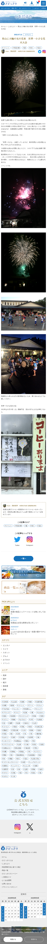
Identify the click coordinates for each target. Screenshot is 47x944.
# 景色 (22, 726)
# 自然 (42, 744)
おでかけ (6, 660)
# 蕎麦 (10, 758)
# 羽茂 (4, 734)
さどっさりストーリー (25, 8)
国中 (4, 679)
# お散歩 (39, 719)
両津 (4, 675)
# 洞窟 (35, 766)
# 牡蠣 (4, 751)
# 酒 (20, 773)
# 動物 (13, 719)
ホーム (3, 26)
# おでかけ (22, 719)
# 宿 (12, 769)
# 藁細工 (5, 730)
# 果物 (33, 769)
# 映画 (31, 730)
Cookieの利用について (31, 932)
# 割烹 (42, 716)
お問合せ (43, 8)
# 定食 (25, 712)
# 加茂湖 (12, 716)
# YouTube (5, 709)
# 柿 (18, 769)
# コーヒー (5, 726)
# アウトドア (6, 712)
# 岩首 (30, 726)
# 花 (3, 723)
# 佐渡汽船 (38, 702)
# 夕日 (31, 719)
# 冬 (25, 734)
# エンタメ (16, 709)
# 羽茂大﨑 (16, 48)
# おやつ (5, 737)
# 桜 (33, 741)
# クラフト (37, 751)
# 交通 (26, 769)
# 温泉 (39, 730)
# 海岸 (13, 737)
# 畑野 (10, 723)
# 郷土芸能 (17, 748)
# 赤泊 (34, 744)
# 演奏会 (12, 751)
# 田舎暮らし (27, 709)
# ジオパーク (6, 741)
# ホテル (5, 776)
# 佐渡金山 (17, 741)
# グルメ (39, 705)
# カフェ (5, 719)
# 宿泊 (33, 773)
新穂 (4, 690)
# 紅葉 (18, 723)
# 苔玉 (35, 748)
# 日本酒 (5, 702)
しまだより (36, 8)
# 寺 (26, 773)
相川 (4, 682)
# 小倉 (26, 744)
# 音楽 (15, 726)
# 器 (11, 755)
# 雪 (31, 734)
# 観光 (26, 741)
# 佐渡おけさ (6, 748)
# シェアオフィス (34, 762)
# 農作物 (38, 734)
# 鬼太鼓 (27, 748)
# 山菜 (19, 744)
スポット (6, 652)
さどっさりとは (5, 8)
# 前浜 (4, 716)
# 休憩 (23, 762)
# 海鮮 (30, 702)
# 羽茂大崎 (14, 730)
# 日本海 (21, 737)
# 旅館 (22, 702)
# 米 (29, 751)
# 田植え (21, 751)
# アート (30, 705)
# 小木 (24, 730)
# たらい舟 (26, 766)
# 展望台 (5, 766)
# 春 (38, 737)
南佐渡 (5, 686)
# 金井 (41, 769)
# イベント (5, 48)
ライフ (5, 649)
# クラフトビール (7, 744)
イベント (6, 663)
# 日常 (18, 734)
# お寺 (34, 723)
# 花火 (39, 48)
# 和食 (34, 716)
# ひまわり (40, 712)
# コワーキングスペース (10, 762)
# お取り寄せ (35, 758)
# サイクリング (24, 716)
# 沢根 (13, 773)
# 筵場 (12, 705)
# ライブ (17, 712)
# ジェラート (15, 766)
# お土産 (14, 702)
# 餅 (11, 734)
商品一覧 (14, 8)
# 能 (39, 755)
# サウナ (5, 773)
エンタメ (6, 645)
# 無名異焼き (20, 755)
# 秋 (3, 758)
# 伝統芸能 (31, 755)
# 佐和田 (30, 737)
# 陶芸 (4, 755)
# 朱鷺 (4, 705)
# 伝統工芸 (38, 726)
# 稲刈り (26, 723)
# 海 (40, 773)
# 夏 (24, 48)
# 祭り (31, 48)
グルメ (5, 656)
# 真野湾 (5, 769)
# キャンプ (38, 709)
